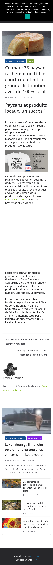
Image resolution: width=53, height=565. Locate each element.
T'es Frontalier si (34, 438)
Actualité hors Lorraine (15, 61)
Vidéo (30, 61)
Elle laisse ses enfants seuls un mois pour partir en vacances (28, 341)
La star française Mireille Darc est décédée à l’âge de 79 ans (29, 352)
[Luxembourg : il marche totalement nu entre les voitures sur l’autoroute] (26, 421)
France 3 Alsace (14, 199)
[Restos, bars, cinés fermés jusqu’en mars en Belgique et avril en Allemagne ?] (11, 526)
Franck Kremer (27, 97)
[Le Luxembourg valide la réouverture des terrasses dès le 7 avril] (11, 508)
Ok (27, 16)
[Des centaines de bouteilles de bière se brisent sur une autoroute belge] (11, 488)
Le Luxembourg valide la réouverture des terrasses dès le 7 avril (35, 506)
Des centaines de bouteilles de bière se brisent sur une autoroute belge (35, 486)
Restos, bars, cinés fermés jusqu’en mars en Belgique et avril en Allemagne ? (35, 524)
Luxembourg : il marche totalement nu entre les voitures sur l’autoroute (24, 449)
